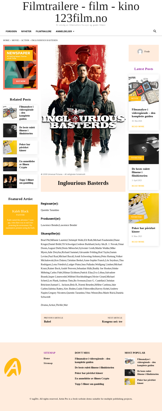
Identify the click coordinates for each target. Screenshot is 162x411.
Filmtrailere (43, 31)
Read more (138, 126)
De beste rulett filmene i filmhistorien (27, 130)
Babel (47, 321)
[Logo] (12, 367)
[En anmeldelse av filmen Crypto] (10, 164)
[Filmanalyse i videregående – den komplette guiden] (10, 112)
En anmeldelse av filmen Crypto (27, 164)
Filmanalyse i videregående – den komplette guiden (143, 113)
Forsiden (11, 31)
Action (25, 40)
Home (6, 40)
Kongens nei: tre (112, 321)
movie (15, 40)
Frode (147, 51)
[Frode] (140, 51)
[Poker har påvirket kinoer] (10, 147)
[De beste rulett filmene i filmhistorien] (10, 130)
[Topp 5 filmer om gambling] (10, 181)
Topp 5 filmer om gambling (89, 384)
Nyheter (26, 31)
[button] (155, 31)
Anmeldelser (64, 31)
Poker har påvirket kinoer (24, 147)
